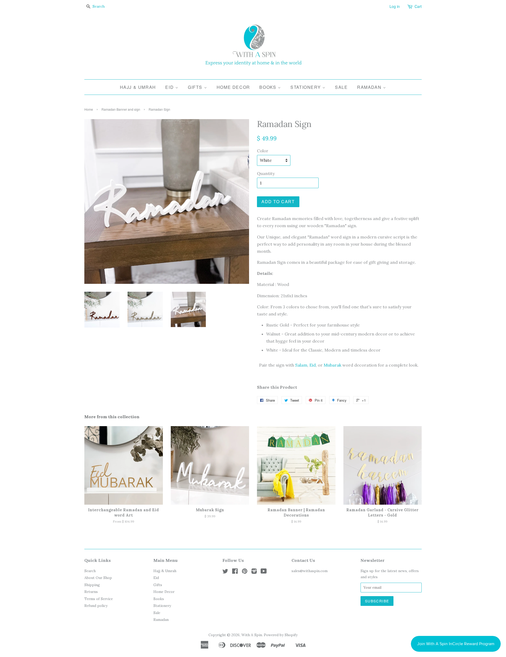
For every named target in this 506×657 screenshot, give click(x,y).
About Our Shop (98, 577)
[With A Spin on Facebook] (235, 572)
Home (88, 109)
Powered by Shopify (281, 634)
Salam (301, 365)
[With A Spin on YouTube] (264, 572)
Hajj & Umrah (138, 87)
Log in (395, 6)
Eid (170, 87)
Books (268, 87)
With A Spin (251, 634)
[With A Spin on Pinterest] (244, 572)
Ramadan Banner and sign (120, 109)
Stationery (306, 87)
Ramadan (370, 87)
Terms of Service (98, 598)
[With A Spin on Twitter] (225, 572)
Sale (341, 87)
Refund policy (96, 605)
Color (262, 150)
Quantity (266, 173)
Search (90, 570)
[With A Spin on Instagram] (254, 572)
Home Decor (233, 87)
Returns (91, 591)
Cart (418, 6)
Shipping (92, 584)
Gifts (196, 87)
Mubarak (332, 365)
